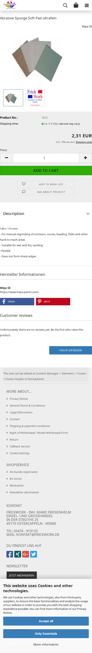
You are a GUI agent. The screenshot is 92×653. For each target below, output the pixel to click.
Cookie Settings (20, 453)
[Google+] (26, 556)
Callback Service (20, 446)
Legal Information (21, 412)
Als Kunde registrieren (24, 472)
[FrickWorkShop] (8, 5)
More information (46, 644)
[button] (6, 158)
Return (14, 439)
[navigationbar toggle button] (86, 5)
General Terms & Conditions (27, 405)
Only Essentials (46, 634)
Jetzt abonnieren (21, 575)
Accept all (46, 621)
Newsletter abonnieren (24, 492)
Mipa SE (87, 26)
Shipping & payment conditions (30, 426)
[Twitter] (34, 556)
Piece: (3, 150)
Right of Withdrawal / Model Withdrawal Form (39, 433)
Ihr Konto (16, 479)
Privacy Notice (19, 399)
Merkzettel (16, 485)
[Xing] (18, 556)
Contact (15, 419)
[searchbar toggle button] (65, 5)
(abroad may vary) (69, 123)
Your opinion (70, 350)
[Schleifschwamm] (46, 56)
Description (13, 213)
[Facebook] (10, 556)
